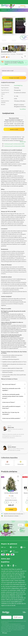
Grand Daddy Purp (18, 85)
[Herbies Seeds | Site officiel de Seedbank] (8, 5)
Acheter (11, 509)
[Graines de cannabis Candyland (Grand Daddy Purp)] (14, 26)
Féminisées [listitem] (4, 10)
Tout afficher (23, 109)
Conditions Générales (22, 531)
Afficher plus (23, 141)
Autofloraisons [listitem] (12, 10)
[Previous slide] (1, 49)
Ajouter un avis (14, 129)
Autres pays (6, 559)
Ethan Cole (11, 427)
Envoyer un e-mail (14, 78)
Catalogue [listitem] (21, 10)
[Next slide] (27, 49)
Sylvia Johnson (12, 447)
